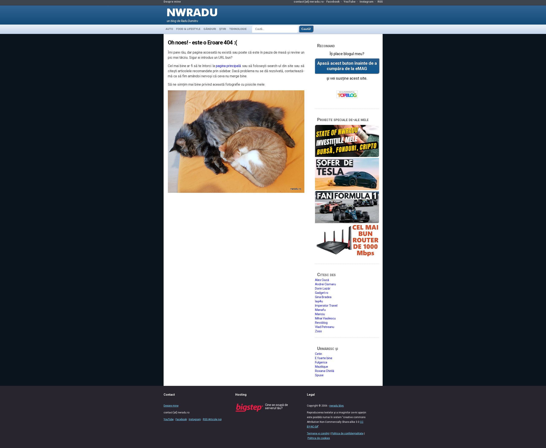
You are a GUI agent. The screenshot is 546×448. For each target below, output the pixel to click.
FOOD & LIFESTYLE (188, 29)
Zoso (318, 331)
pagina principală (228, 66)
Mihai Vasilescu (325, 318)
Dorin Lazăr (322, 288)
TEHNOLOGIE (238, 29)
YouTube (350, 1)
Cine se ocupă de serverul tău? (276, 406)
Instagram (366, 1)
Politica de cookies (319, 438)
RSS (380, 1)
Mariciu (320, 314)
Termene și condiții (318, 433)
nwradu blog (336, 405)
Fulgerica (321, 362)
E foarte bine (323, 358)
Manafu (320, 310)
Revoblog (321, 322)
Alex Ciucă (322, 280)
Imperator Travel (326, 305)
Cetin (318, 354)
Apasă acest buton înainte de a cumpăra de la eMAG (347, 66)
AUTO (169, 29)
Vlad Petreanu (324, 327)
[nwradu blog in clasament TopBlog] (347, 94)
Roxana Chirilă (324, 371)
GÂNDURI (209, 29)
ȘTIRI (222, 29)
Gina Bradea (323, 297)
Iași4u (319, 301)
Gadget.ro (321, 292)
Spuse (319, 375)
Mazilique (321, 366)
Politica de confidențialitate (347, 433)
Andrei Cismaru (325, 284)
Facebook (333, 1)
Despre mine (172, 1)
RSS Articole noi (212, 419)
